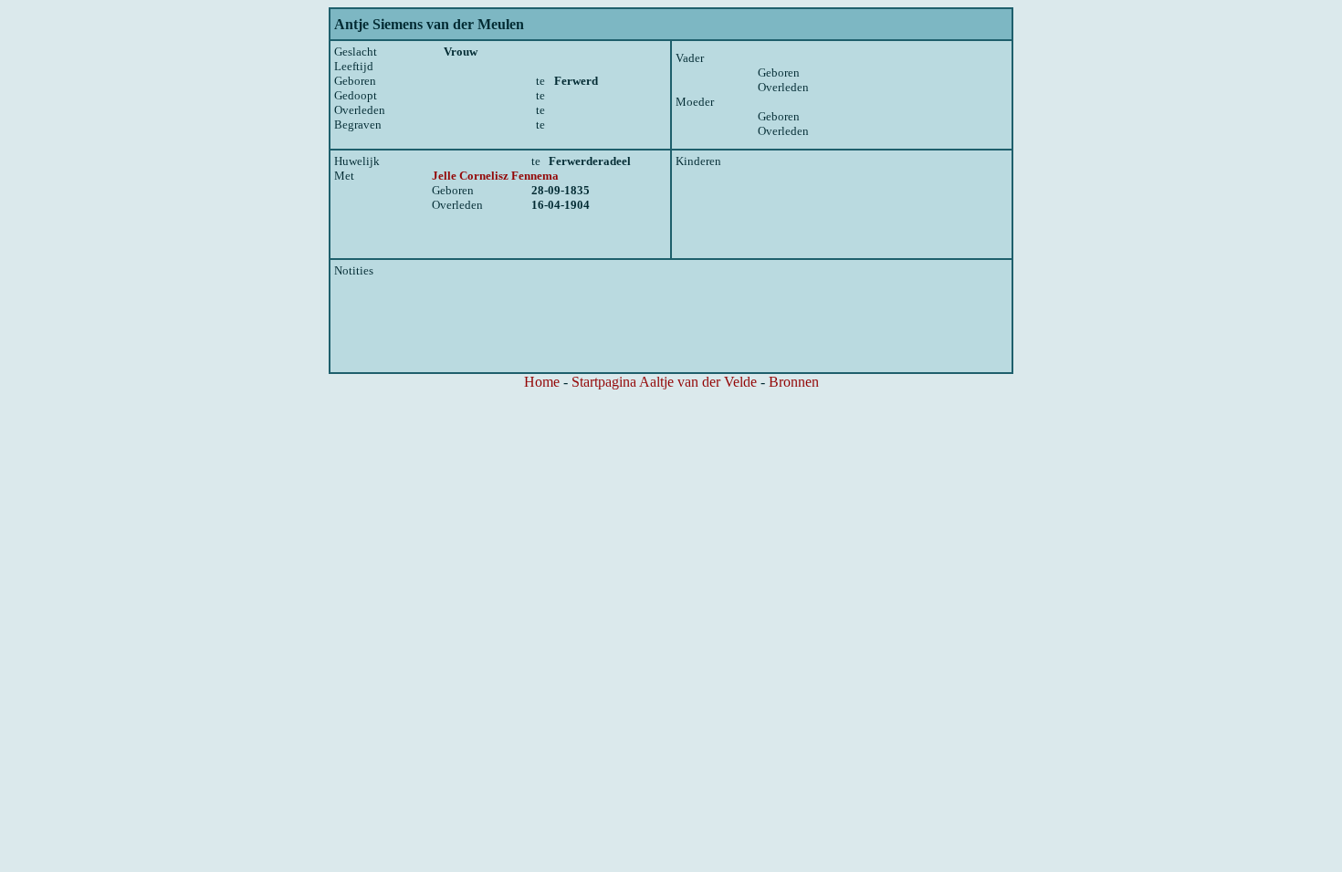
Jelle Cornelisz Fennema (495, 175)
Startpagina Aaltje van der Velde (664, 381)
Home (542, 381)
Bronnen (794, 381)
